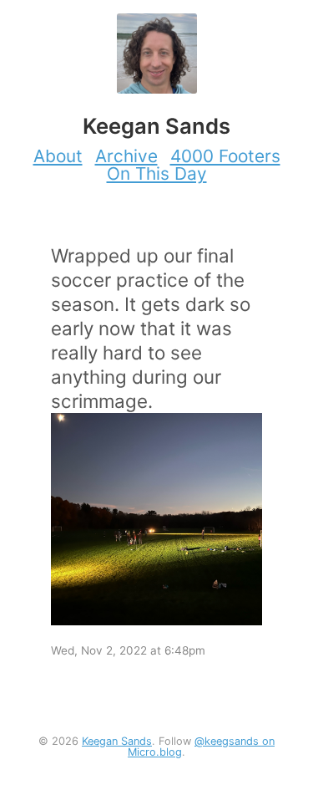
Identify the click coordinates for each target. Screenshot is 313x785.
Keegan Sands (117, 741)
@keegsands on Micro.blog (201, 746)
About (58, 155)
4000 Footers (225, 155)
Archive (126, 155)
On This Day (157, 173)
